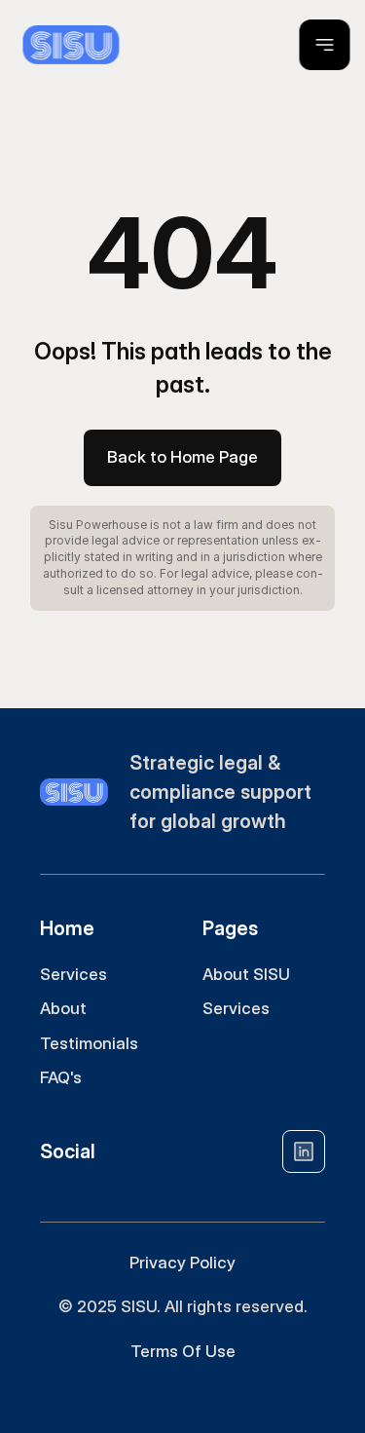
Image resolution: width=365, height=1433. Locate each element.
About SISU (246, 974)
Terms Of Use (183, 1351)
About (63, 1008)
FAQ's (61, 1077)
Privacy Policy (182, 1262)
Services (73, 974)
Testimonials (89, 1043)
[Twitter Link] (303, 1151)
